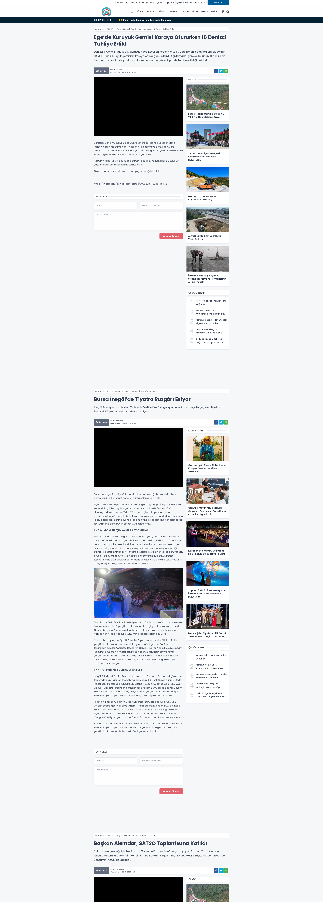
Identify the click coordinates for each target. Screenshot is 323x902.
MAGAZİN (184, 11)
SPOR (172, 11)
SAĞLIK (214, 11)
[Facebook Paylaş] (216, 71)
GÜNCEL (140, 11)
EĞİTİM (195, 11)
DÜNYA (204, 11)
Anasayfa (99, 29)
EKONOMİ (151, 11)
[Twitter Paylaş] (221, 71)
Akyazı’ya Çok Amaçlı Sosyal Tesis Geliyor (144, 19)
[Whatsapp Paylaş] (225, 71)
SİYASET (163, 11)
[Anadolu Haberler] (106, 11)
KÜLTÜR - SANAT (114, 391)
